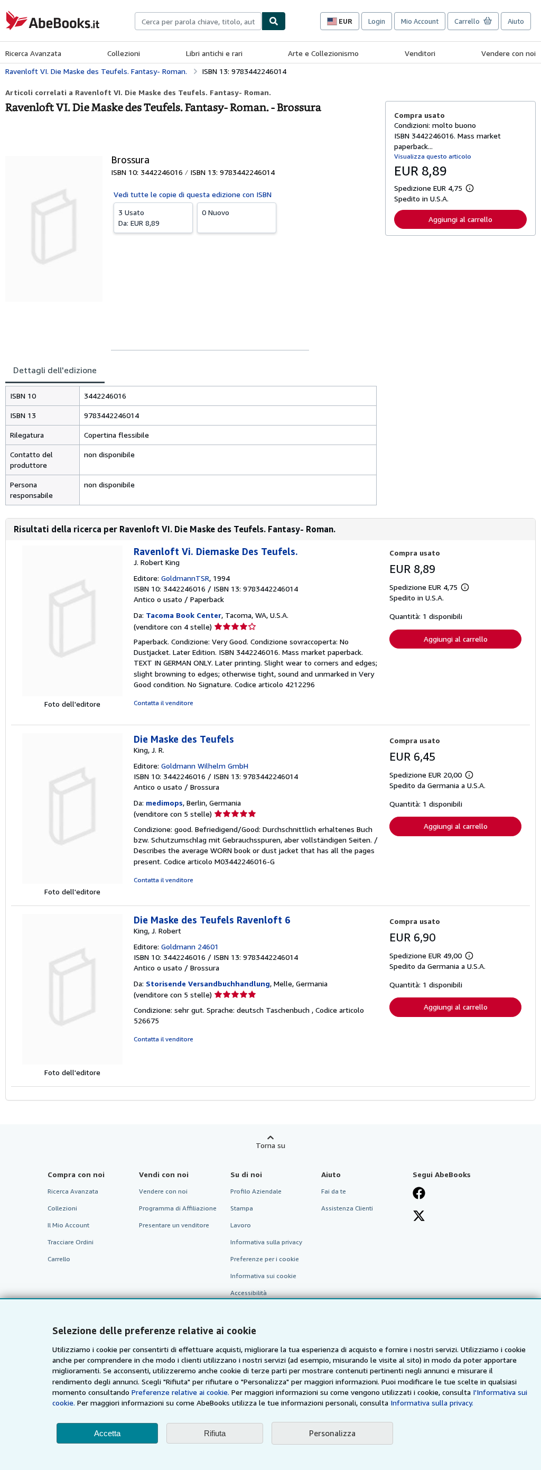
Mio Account (420, 21)
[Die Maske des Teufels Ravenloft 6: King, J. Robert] (72, 1061)
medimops (164, 802)
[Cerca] (273, 21)
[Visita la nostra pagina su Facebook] (419, 1194)
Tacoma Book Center (183, 615)
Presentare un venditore (174, 1225)
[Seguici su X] (419, 1217)
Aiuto (516, 21)
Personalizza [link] (332, 1433)
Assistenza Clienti (347, 1208)
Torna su (270, 1145)
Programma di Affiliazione (178, 1208)
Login (376, 21)
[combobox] (198, 21)
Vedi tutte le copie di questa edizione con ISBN (193, 194)
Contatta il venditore (163, 703)
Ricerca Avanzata (33, 53)
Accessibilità (248, 1293)
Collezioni (123, 53)
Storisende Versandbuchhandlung (208, 983)
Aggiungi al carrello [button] (460, 219)
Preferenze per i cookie (264, 1259)
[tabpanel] (191, 445)
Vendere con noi (508, 53)
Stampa (241, 1208)
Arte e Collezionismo (323, 53)
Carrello (59, 1259)
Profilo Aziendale (256, 1191)
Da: (139, 217)
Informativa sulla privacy (266, 1242)
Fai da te (333, 1191)
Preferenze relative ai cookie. (180, 1392)
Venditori (420, 53)
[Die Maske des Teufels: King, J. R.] (72, 880)
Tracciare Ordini (71, 1242)
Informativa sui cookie (263, 1276)
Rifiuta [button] (215, 1433)
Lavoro (240, 1225)
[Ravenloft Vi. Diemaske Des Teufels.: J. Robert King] (72, 693)
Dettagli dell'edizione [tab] (55, 370)
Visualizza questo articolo (432, 156)
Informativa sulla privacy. (431, 1402)
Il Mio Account (68, 1225)
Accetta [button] (107, 1433)
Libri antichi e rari (214, 53)
